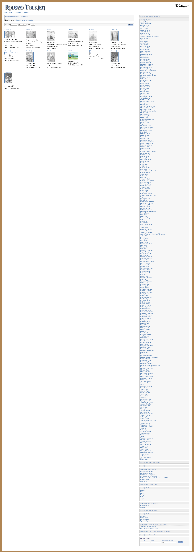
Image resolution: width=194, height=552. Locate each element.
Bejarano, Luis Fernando (148, 70)
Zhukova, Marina (145, 457)
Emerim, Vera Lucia (146, 143)
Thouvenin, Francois (146, 426)
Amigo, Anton (144, 43)
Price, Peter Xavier (146, 355)
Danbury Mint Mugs (146, 471)
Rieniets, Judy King (146, 368)
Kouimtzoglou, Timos (147, 261)
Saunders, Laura (145, 383)
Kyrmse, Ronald (145, 269)
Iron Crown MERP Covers (148, 476)
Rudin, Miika (144, 380)
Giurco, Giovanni (145, 182)
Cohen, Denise (145, 114)
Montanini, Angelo (146, 315)
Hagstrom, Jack (145, 197)
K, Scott (142, 237)
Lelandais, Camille (146, 278)
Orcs (141, 496)
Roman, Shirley (145, 375)
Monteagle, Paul (145, 316)
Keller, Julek (144, 242)
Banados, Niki (144, 56)
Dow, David (144, 132)
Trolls (142, 498)
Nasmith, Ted (144, 323)
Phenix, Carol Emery (146, 350)
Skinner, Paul (144, 391)
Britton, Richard (145, 85)
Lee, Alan (143, 274)
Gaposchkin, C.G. (146, 169)
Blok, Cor (143, 78)
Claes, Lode (144, 112)
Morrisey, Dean (145, 321)
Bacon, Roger (144, 49)
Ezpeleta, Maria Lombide (148, 151)
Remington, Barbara (146, 363)
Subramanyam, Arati (146, 414)
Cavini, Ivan (144, 103)
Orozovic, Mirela (145, 334)
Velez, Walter (144, 435)
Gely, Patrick (144, 177)
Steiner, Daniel (145, 410)
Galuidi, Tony (144, 166)
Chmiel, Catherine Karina (148, 108)
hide (146, 20)
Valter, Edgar (144, 430)
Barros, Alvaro (144, 57)
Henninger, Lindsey (146, 203)
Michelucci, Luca (145, 310)
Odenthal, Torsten (146, 333)
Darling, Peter (144, 122)
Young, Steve (144, 454)
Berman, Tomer (145, 72)
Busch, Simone (145, 90)
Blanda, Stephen (145, 77)
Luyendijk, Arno (145, 286)
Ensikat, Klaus (144, 146)
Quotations (19, 12)
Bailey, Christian (145, 51)
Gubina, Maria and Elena (148, 195)
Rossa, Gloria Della (146, 376)
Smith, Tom (144, 394)
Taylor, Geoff (144, 422)
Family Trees (144, 519)
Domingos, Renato (146, 130)
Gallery (11, 12)
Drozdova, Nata (145, 135)
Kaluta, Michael (145, 239)
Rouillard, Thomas (146, 378)
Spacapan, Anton (145, 401)
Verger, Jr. (143, 436)
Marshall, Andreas (146, 292)
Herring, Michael (145, 206)
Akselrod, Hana (145, 31)
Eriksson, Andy (145, 148)
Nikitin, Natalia (144, 328)
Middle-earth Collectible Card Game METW (154, 478)
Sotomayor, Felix (145, 399)
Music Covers (144, 479)
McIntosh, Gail (145, 307)
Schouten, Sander (146, 386)
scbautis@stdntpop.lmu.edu (24, 20)
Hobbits (142, 493)
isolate (142, 16)
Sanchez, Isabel (145, 381)
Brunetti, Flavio (145, 87)
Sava (142, 384)
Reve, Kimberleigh (146, 367)
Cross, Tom (144, 117)
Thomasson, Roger (146, 425)
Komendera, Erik (145, 253)
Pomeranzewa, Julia (146, 354)
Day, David (143, 124)
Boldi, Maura (144, 82)
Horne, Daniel (144, 213)
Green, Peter (144, 190)
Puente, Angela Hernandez (149, 357)
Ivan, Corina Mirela (146, 224)
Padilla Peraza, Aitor (146, 339)
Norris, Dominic (145, 329)
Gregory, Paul (144, 192)
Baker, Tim (143, 53)
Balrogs (142, 490)
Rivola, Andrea (145, 371)
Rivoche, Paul (144, 370)
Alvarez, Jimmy (145, 38)
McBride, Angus (145, 302)
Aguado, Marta (145, 30)
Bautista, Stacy (145, 61)
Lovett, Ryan (144, 282)
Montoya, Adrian (145, 318)
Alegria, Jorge (144, 33)
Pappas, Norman (145, 342)
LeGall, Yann (144, 276)
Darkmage (143, 121)
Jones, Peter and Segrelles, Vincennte (152, 234)
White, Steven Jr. (145, 444)
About (26, 12)
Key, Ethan (143, 245)
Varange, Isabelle (145, 431)
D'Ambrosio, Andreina (147, 119)
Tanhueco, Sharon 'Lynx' (148, 420)
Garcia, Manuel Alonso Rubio (149, 171)
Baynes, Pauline (145, 62)
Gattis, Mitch (144, 176)
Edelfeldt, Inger (145, 138)
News (6, 12)
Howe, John (144, 216)
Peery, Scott (144, 344)
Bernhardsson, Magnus (147, 74)
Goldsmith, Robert (146, 185)
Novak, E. (143, 331)
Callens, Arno (144, 91)
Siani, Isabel (144, 388)
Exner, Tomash (145, 150)
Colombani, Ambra (146, 116)
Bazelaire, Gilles (145, 65)
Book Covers (144, 518)
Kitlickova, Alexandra (146, 250)
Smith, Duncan (145, 392)
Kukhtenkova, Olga (146, 268)
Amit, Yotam (144, 44)
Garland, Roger (145, 172)
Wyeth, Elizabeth (145, 451)
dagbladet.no (144, 505)
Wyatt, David (144, 449)
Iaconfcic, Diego (145, 218)
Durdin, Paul (144, 137)
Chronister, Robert (146, 109)
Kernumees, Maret (146, 244)
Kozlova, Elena (145, 263)
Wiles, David (144, 446)
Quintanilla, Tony (145, 360)
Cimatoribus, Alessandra (148, 111)
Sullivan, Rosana (145, 417)
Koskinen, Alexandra (146, 258)
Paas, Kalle (144, 337)
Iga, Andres (144, 222)
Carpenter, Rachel (146, 96)
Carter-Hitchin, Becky (147, 101)
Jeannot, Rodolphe (146, 231)
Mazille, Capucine (146, 299)
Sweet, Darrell (144, 418)
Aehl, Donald (144, 28)
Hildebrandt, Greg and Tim (148, 211)
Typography (144, 521)
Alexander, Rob (145, 35)
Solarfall (143, 397)
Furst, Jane (144, 163)
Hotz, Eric (143, 214)
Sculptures (143, 481)
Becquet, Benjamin (146, 67)
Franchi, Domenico (146, 158)
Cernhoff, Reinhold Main (148, 106)
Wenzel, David (145, 439)
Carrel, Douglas (145, 98)
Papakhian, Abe (145, 341)
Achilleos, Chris (145, 27)
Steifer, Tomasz (145, 409)
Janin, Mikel (144, 227)
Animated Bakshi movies (148, 526)
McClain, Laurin (145, 303)
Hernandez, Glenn (146, 205)
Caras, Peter (144, 95)
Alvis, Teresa (144, 41)
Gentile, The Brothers (147, 180)
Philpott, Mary (144, 352)
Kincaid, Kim (144, 247)
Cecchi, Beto (144, 104)
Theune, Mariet (145, 423)
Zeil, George (144, 456)
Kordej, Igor (144, 255)
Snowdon (143, 507)
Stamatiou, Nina (145, 405)
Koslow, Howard (145, 260)
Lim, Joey (143, 279)
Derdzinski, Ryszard (146, 127)
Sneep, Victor (144, 396)
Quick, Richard (145, 358)
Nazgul (142, 495)
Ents (141, 492)
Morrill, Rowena (145, 320)
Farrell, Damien (145, 153)
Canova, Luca (144, 93)
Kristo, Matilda (144, 265)
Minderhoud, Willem (146, 312)
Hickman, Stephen (146, 210)
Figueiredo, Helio (145, 155)
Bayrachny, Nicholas (146, 64)
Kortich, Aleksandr (146, 256)
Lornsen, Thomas (146, 281)
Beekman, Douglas (146, 69)
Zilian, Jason (144, 459)
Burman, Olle (144, 88)
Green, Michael (145, 188)
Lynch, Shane (144, 287)
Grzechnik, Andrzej (146, 193)
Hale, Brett (143, 200)
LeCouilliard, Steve (146, 273)
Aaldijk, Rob (144, 22)
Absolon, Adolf (144, 25)
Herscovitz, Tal (145, 208)
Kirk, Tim (143, 248)
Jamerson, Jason (145, 226)
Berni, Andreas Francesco (148, 75)
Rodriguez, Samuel (146, 373)
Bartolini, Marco (145, 59)
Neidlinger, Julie (145, 326)
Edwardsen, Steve (146, 140)
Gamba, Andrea (145, 167)
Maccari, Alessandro (146, 289)
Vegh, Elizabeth (145, 433)
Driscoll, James (145, 133)
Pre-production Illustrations (149, 528)
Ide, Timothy (144, 221)
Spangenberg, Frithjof (147, 402)
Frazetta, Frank (145, 161)
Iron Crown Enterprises (147, 475)
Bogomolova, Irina (146, 80)
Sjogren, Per (144, 389)
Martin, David (144, 294)
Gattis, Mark (144, 174)
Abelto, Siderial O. (146, 23)
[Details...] (7, 30)
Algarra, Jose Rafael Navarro (149, 36)
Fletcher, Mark (145, 156)
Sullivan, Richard (145, 415)
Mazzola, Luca (145, 300)
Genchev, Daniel (145, 179)
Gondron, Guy (144, 187)
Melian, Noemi (145, 308)
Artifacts (143, 516)
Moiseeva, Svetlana (146, 313)
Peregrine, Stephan (146, 346)
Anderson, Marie (145, 46)
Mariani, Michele (145, 290)
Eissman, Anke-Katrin (147, 142)
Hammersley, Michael (147, 201)
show (146, 16)
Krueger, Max (144, 266)
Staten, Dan (144, 407)
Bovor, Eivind (144, 83)
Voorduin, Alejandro (146, 438)
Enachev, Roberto (146, 145)
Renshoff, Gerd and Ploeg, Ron (150, 365)
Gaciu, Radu (144, 164)
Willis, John (144, 447)
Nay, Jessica (144, 324)
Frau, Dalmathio (145, 159)
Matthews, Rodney (146, 297)
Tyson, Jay (143, 428)
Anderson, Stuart (145, 48)
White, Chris (144, 443)
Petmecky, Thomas (146, 349)
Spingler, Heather (145, 404)
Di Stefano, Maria (145, 129)
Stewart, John (144, 412)
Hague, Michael (145, 198)
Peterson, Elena (145, 347)
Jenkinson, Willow (146, 232)
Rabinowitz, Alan (145, 362)
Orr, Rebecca (144, 336)
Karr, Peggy (144, 240)
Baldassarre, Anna (146, 54)
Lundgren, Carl (145, 284)
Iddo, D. (142, 219)
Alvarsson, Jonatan (146, 40)
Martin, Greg (144, 295)
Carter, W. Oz (144, 99)
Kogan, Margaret (145, 252)
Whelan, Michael (145, 441)
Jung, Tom (143, 235)
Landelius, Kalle (145, 271)
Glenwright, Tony (145, 184)
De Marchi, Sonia (145, 125)
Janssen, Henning (146, 229)
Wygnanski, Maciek (146, 452)
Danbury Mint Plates (146, 473)
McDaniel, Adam (145, 305)
